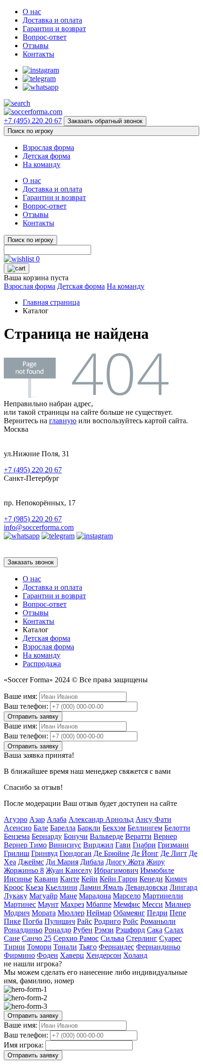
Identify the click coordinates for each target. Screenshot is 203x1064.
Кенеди (151, 879)
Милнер (178, 904)
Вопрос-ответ (45, 37)
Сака (154, 930)
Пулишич (59, 921)
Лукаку (15, 896)
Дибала (92, 862)
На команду (41, 164)
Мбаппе (98, 904)
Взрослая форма (48, 147)
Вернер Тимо (25, 845)
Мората (44, 913)
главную (62, 421)
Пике (12, 921)
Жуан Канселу (69, 870)
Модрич (17, 913)
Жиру (155, 862)
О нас (32, 12)
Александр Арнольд (101, 819)
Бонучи (76, 836)
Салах (174, 930)
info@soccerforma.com (39, 527)
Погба (32, 921)
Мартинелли (163, 896)
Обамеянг (129, 913)
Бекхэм (114, 828)
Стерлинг (141, 938)
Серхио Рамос (76, 938)
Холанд (135, 955)
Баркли (89, 828)
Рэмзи (104, 930)
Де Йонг (145, 853)
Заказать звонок (31, 562)
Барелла (63, 828)
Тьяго (88, 947)
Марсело (127, 896)
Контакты (38, 54)
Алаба (57, 819)
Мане (68, 896)
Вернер (165, 836)
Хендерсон (103, 955)
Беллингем (144, 828)
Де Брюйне (111, 853)
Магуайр (43, 896)
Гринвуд (44, 853)
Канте (69, 879)
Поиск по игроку (30, 130)
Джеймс (31, 862)
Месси (152, 904)
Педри (157, 913)
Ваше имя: (20, 696)
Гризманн (173, 845)
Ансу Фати (153, 819)
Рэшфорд (130, 930)
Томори (39, 947)
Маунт (48, 904)
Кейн (89, 879)
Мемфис (126, 904)
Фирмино (19, 955)
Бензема (17, 836)
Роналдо (57, 930)
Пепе (177, 913)
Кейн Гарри (118, 879)
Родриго (107, 921)
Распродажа (42, 664)
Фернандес (116, 947)
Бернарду (47, 836)
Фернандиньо (158, 947)
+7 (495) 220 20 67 (33, 121)
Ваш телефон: (26, 706)
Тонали (65, 947)
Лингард (183, 887)
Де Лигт (174, 853)
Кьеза (34, 887)
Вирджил (98, 845)
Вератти (138, 836)
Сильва (112, 938)
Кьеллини (61, 887)
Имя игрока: (23, 1045)
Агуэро (15, 819)
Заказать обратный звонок (105, 121)
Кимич (176, 879)
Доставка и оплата (52, 20)
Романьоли (158, 921)
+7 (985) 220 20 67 (33, 519)
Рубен (83, 930)
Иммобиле (157, 870)
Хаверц (72, 955)
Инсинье (18, 879)
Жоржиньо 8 (24, 870)
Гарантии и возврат (54, 29)
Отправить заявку (33, 716)
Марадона (95, 896)
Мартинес (20, 904)
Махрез (72, 904)
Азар (37, 819)
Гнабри (144, 845)
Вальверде (106, 836)
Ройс (130, 921)
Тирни (14, 947)
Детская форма (46, 156)
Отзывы (36, 46)
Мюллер (71, 913)
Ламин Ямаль (101, 887)
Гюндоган (75, 853)
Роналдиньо (23, 930)
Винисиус (65, 845)
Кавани (46, 879)
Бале (41, 828)
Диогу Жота (125, 862)
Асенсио (18, 828)
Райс (84, 921)
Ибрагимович (116, 870)
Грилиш (16, 853)
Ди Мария (62, 862)
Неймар (98, 913)
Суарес (170, 938)
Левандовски (146, 887)
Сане (12, 938)
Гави (123, 845)
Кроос (14, 887)
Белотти (177, 828)
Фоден (47, 955)
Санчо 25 (36, 938)
